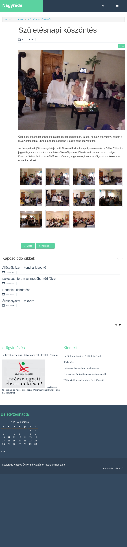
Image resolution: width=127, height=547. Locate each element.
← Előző (28, 246)
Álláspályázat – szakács (18, 316)
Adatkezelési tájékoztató (113, 468)
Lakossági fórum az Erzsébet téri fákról (29, 278)
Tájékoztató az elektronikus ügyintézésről (84, 380)
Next (122, 257)
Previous (117, 257)
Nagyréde (12, 5)
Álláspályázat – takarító (18, 301)
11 (9, 437)
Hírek (20, 19)
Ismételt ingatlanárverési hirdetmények (82, 356)
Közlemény (69, 362)
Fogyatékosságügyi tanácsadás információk (85, 374)
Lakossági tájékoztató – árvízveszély (81, 368)
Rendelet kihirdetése (16, 290)
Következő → (45, 246)
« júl (3, 451)
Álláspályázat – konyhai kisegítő (24, 267)
